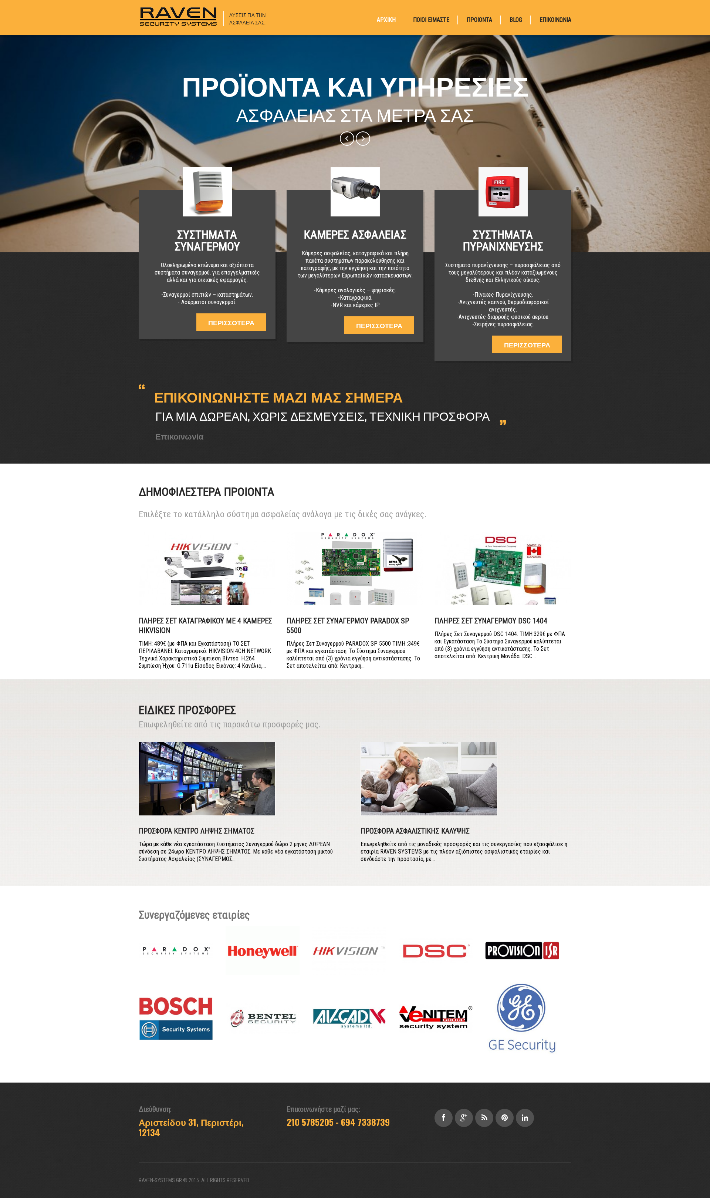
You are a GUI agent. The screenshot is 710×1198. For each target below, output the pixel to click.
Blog (516, 19)
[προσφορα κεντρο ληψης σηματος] (207, 778)
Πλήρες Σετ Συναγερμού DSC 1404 (491, 620)
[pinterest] (505, 1118)
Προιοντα (479, 19)
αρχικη (386, 19)
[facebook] (444, 1118)
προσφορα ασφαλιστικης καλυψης (415, 831)
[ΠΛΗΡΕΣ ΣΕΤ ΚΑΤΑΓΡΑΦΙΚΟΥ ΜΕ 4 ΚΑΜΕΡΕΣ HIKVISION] (207, 568)
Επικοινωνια (555, 19)
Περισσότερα (231, 322)
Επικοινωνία (179, 435)
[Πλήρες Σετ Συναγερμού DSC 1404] (503, 568)
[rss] (484, 1118)
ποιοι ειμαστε (431, 19)
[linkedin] (525, 1118)
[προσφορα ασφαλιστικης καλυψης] (429, 778)
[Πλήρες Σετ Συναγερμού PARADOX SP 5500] (355, 568)
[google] (464, 1118)
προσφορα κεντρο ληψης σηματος (196, 831)
